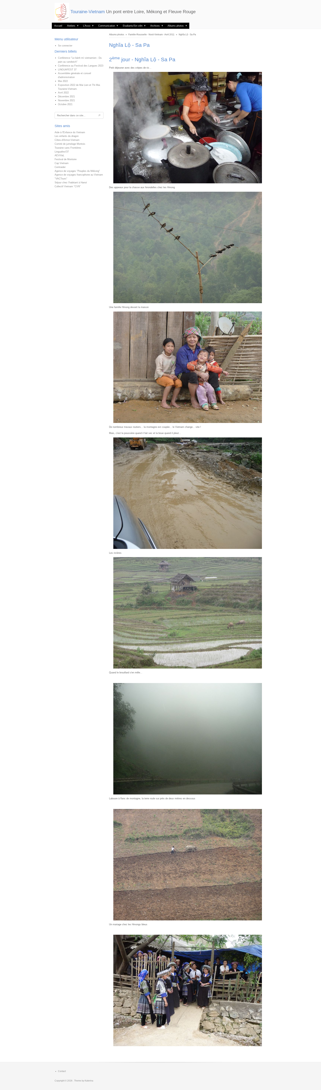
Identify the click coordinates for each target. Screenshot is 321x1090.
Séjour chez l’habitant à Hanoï (71, 182)
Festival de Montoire (66, 159)
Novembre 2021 (66, 100)
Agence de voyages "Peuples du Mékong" (77, 171)
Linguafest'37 (62, 151)
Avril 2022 (63, 92)
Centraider (60, 167)
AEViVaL (59, 155)
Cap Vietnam (62, 163)
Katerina (89, 1080)
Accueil (58, 25)
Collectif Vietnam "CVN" (68, 186)
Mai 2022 (63, 81)
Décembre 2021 (66, 96)
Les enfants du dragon (67, 136)
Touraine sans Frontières (68, 147)
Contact (62, 1071)
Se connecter (65, 45)
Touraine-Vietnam (87, 11)
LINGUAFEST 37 (67, 69)
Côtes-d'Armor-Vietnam (67, 140)
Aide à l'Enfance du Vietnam (70, 132)
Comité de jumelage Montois (70, 143)
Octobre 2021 (65, 104)
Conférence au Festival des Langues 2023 (80, 65)
